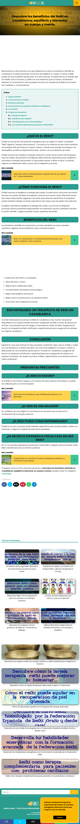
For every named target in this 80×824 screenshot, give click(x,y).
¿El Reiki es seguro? (19, 115)
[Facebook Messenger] (10, 484)
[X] (16, 484)
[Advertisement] (40, 54)
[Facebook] (4, 484)
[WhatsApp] (29, 484)
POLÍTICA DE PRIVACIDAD (28, 808)
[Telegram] (34, 484)
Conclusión (13, 109)
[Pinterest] (23, 484)
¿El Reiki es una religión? (22, 118)
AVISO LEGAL (9, 808)
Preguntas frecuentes (17, 112)
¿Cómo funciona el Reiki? (18, 100)
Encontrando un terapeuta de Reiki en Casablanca (29, 106)
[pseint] (38, 806)
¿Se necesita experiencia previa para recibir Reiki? (32, 125)
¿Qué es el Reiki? (14, 97)
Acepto (60, 817)
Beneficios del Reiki (16, 103)
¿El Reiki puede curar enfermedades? (27, 122)
